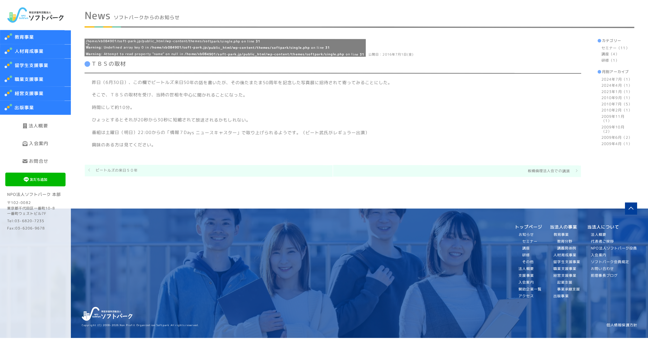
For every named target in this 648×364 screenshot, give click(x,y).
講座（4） (610, 54)
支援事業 (526, 275)
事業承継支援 (568, 289)
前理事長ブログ (604, 275)
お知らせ (526, 234)
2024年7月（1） (616, 79)
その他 (528, 261)
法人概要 (38, 126)
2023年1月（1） (616, 91)
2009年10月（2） (612, 129)
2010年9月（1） (616, 97)
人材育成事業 (29, 51)
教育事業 (24, 37)
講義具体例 (566, 248)
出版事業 (24, 107)
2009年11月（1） (612, 118)
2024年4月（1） (616, 85)
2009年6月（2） (616, 137)
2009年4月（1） (616, 143)
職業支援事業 (29, 79)
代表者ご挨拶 (602, 241)
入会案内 (38, 143)
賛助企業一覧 (530, 289)
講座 (526, 248)
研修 (526, 255)
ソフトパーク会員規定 (610, 261)
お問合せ (38, 161)
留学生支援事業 (32, 65)
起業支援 (564, 282)
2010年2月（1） (616, 110)
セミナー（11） (615, 48)
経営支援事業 (29, 93)
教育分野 (564, 241)
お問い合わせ (602, 268)
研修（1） (610, 60)
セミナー (529, 241)
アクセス (526, 296)
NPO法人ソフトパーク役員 (614, 248)
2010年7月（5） (616, 104)
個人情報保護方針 (621, 325)
